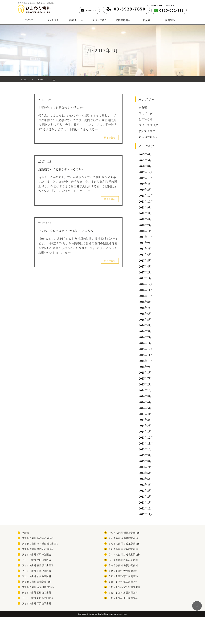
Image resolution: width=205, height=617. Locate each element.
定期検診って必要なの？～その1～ (60, 169)
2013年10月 (146, 449)
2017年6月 (145, 254)
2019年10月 (146, 178)
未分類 (143, 107)
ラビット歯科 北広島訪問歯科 (37, 598)
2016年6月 (145, 314)
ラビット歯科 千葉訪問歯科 (36, 603)
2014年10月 (146, 390)
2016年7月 (145, 308)
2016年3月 (145, 331)
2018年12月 (146, 195)
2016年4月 (145, 325)
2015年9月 (145, 367)
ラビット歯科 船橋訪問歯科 (36, 592)
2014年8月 (145, 396)
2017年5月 (145, 260)
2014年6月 (145, 402)
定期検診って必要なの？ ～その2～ (61, 107)
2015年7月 (145, 378)
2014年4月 (145, 414)
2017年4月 (145, 266)
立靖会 (25, 532)
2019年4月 (145, 184)
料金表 (146, 20)
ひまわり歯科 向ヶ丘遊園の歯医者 (40, 543)
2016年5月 (145, 319)
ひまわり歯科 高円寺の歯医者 (38, 549)
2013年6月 (145, 473)
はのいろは (145, 119)
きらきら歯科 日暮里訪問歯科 (124, 543)
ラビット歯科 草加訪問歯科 (123, 576)
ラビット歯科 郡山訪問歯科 (123, 581)
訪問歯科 (170, 20)
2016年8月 (145, 302)
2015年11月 (146, 355)
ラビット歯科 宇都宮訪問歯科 (124, 587)
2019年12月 (146, 172)
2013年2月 (145, 496)
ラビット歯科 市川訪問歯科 (123, 598)
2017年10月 (146, 237)
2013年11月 (146, 443)
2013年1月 (145, 502)
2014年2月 (145, 426)
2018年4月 (145, 219)
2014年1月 (145, 431)
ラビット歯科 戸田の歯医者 (36, 559)
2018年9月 (145, 207)
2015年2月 (145, 384)
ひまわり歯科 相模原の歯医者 (38, 538)
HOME (29, 20)
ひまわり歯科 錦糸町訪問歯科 (38, 587)
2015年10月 (146, 361)
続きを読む (109, 137)
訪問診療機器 (123, 20)
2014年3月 (145, 420)
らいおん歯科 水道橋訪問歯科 (124, 554)
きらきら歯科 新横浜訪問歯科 (124, 532)
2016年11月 (146, 290)
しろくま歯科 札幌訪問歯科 (123, 559)
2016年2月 (145, 337)
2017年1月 (145, 278)
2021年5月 (145, 160)
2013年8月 (145, 461)
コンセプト (53, 20)
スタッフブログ (148, 125)
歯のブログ (145, 113)
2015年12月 (146, 349)
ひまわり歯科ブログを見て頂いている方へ (65, 231)
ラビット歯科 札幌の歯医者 (36, 570)
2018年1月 (145, 231)
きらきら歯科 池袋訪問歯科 (123, 565)
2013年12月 (146, 437)
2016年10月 (146, 296)
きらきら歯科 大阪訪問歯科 (123, 549)
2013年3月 (145, 491)
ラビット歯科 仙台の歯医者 (36, 576)
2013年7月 (145, 467)
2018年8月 (145, 213)
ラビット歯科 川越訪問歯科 (123, 592)
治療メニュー (76, 20)
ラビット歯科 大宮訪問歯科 (123, 570)
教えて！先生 (147, 131)
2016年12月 (146, 284)
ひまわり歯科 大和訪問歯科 (36, 581)
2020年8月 (145, 166)
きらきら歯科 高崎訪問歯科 (123, 538)
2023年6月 (145, 154)
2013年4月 (145, 485)
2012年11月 (146, 514)
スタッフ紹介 (99, 20)
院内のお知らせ (148, 137)
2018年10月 (146, 201)
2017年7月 (145, 249)
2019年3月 (145, 190)
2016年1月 (145, 343)
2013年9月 (145, 455)
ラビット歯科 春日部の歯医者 (37, 565)
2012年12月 (146, 508)
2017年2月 (145, 272)
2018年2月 (145, 225)
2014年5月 (145, 408)
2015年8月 (145, 372)
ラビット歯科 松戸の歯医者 (36, 554)
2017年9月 (145, 243)
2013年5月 (145, 479)
